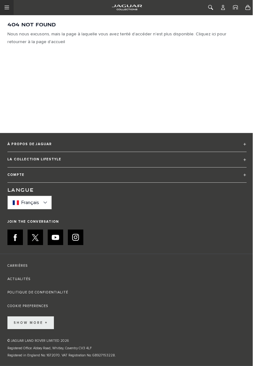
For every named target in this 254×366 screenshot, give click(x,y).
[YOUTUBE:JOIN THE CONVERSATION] (55, 237)
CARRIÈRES (17, 265)
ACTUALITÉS (18, 279)
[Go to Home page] (127, 7)
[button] (127, 147)
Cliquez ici (206, 34)
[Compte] (223, 7)
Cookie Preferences (27, 306)
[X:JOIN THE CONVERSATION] (35, 237)
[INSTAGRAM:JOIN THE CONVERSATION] (75, 237)
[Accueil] (235, 7)
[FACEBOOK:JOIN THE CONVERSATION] (15, 237)
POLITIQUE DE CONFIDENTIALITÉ (37, 292)
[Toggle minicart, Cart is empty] (248, 7)
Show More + (31, 322)
